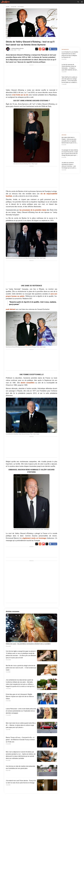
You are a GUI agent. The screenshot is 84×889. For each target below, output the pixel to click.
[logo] (5, 2)
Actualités (13, 6)
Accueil (8, 6)
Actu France (21, 6)
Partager (54, 49)
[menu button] (82, 2)
